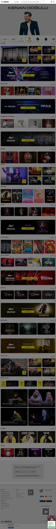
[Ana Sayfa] (5, 2)
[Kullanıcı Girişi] (54, 2)
